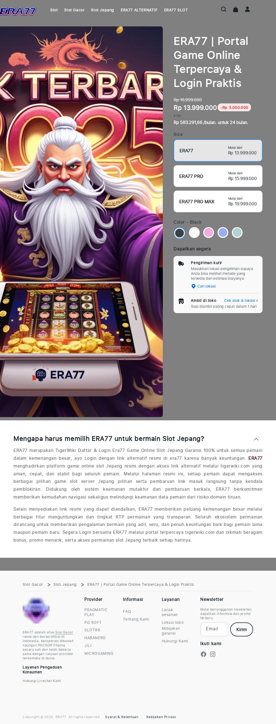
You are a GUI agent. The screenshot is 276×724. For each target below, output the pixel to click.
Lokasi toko (173, 622)
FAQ (127, 611)
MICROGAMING (98, 653)
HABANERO (95, 637)
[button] (224, 9)
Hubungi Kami (175, 641)
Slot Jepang (65, 584)
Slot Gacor (33, 584)
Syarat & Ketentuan (122, 717)
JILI (87, 645)
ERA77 (256, 458)
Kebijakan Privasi (161, 717)
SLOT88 (92, 630)
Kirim (241, 629)
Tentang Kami (136, 619)
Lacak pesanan (170, 612)
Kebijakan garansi (171, 631)
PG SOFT (93, 622)
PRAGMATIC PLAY (95, 612)
